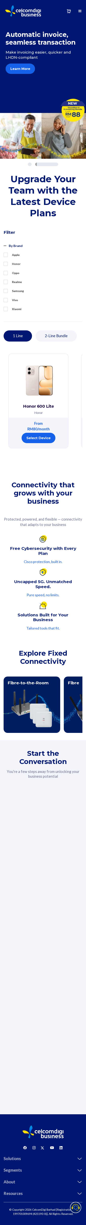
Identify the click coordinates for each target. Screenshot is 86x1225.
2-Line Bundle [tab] (56, 336)
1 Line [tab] (18, 336)
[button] (80, 11)
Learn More (20, 69)
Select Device (38, 438)
